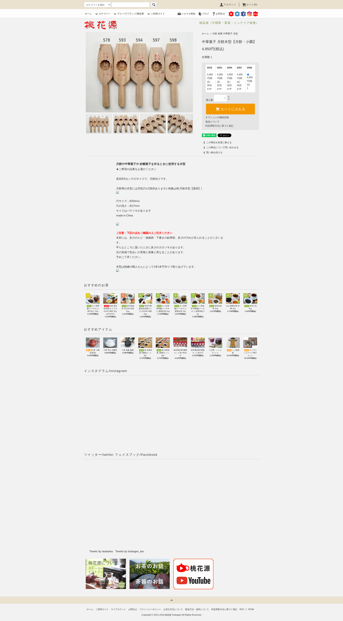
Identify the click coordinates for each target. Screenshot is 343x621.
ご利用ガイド (158, 13)
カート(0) (251, 4)
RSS (242, 609)
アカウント (229, 4)
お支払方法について (173, 609)
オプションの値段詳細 (217, 117)
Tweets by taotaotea (101, 551)
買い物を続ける (214, 152)
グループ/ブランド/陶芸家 (130, 13)
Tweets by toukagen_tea (129, 551)
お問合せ (220, 13)
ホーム (88, 13)
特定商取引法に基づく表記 (219, 125)
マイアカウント (118, 609)
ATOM (251, 609)
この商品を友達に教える (219, 142)
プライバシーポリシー (150, 609)
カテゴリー (104, 13)
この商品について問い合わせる (222, 147)
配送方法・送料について (197, 609)
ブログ (205, 13)
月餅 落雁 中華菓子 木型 (225, 33)
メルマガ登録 (188, 13)
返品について (212, 121)
